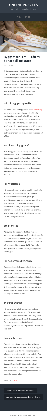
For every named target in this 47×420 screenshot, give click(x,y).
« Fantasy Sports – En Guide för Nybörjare (20, 390)
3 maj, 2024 (8, 65)
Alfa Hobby (37, 109)
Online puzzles (23, 5)
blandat (15, 380)
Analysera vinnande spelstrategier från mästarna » (23, 397)
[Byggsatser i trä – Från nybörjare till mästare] (23, 36)
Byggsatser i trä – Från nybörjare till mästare (22, 59)
